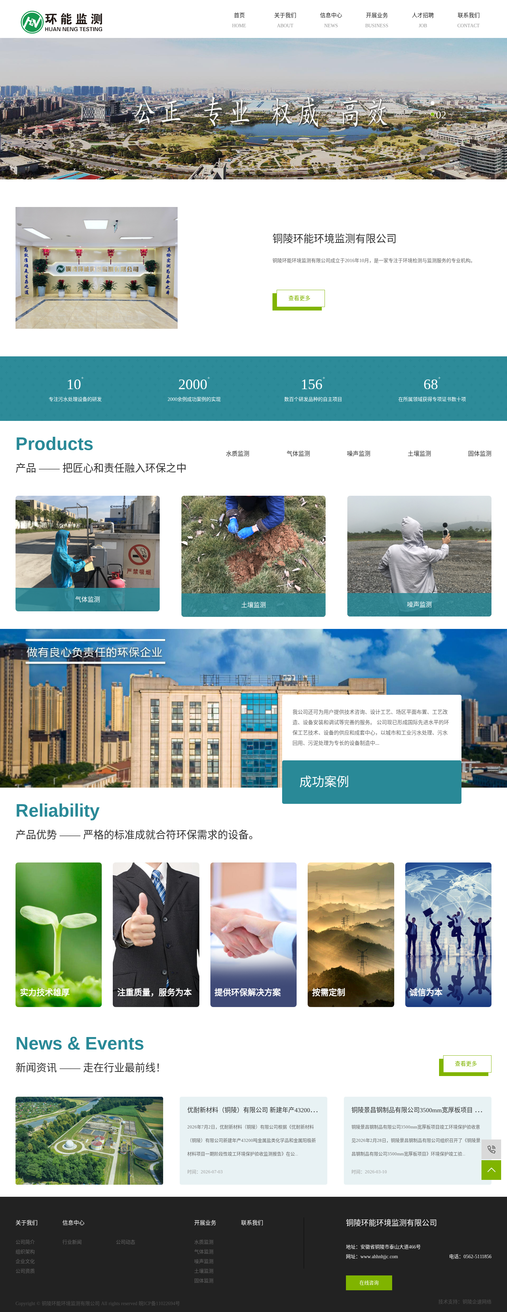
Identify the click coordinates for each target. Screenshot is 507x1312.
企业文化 (25, 1261)
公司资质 (25, 1271)
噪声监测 (358, 454)
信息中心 (331, 20)
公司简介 (25, 1242)
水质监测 (237, 454)
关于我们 (285, 20)
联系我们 (468, 20)
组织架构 (25, 1251)
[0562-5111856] (491, 1149)
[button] (432, 103)
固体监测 (479, 454)
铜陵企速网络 (477, 1301)
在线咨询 (369, 1282)
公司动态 (125, 1242)
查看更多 (299, 298)
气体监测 (298, 454)
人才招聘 (423, 20)
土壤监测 (419, 454)
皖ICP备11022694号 (159, 1303)
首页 (239, 20)
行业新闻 (72, 1242)
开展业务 (376, 20)
